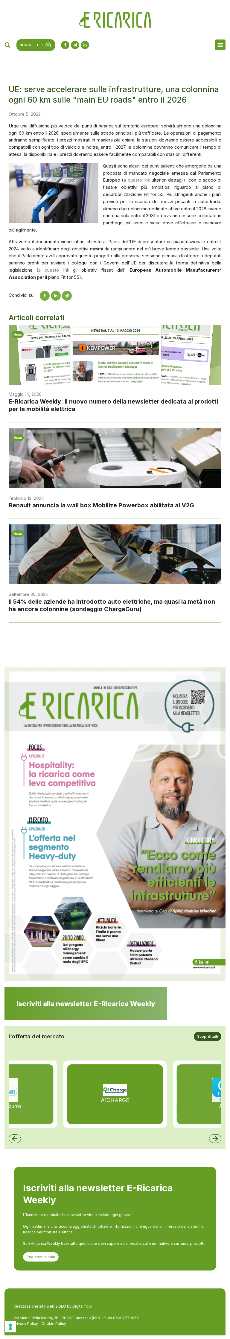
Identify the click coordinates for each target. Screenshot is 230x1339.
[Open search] (7, 45)
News (17, 334)
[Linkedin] (56, 296)
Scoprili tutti (207, 1036)
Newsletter (31, 45)
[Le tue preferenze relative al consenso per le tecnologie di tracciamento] (10, 1326)
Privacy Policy (25, 1323)
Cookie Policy (54, 1323)
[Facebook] (45, 296)
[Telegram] (67, 296)
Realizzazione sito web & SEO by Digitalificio (52, 1306)
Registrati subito (40, 1257)
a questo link (137, 180)
